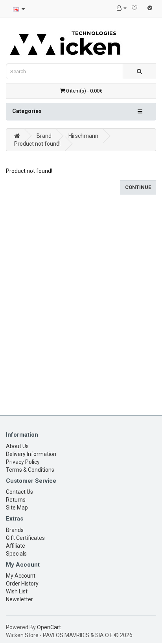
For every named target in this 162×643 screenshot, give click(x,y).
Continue (138, 187)
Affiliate (15, 546)
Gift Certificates (25, 538)
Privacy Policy (23, 462)
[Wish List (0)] (134, 8)
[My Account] (122, 8)
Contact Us (19, 492)
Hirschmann (83, 136)
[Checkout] (149, 8)
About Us (17, 446)
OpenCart (49, 627)
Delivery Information (31, 454)
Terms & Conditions (30, 470)
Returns (16, 500)
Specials (16, 553)
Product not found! (37, 144)
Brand (44, 136)
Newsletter (19, 599)
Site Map (17, 507)
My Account (20, 576)
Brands (15, 530)
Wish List (17, 591)
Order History (22, 583)
